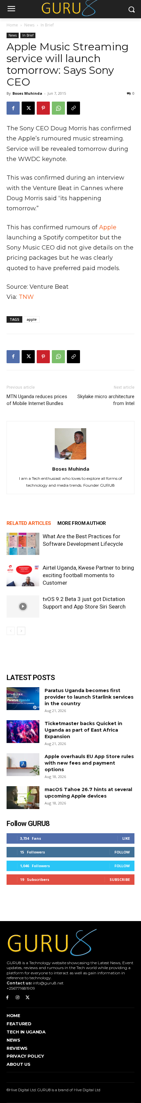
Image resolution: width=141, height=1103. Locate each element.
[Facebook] (13, 108)
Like (126, 838)
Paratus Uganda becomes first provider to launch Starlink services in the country (89, 697)
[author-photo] (70, 459)
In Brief (47, 25)
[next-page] (21, 631)
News (29, 25)
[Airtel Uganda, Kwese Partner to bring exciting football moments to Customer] (23, 575)
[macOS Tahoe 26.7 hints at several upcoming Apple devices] (23, 797)
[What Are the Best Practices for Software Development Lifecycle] (23, 544)
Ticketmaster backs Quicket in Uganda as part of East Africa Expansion (83, 730)
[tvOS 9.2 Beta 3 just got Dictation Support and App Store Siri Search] (23, 606)
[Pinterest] (43, 108)
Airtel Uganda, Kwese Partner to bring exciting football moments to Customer (88, 575)
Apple (107, 227)
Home (12, 25)
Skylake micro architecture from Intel (105, 400)
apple (32, 319)
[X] (28, 108)
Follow (122, 852)
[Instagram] (17, 997)
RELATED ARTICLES (29, 523)
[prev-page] (11, 631)
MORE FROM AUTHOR (81, 523)
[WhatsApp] (58, 108)
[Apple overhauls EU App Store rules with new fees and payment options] (23, 764)
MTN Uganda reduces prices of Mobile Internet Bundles (37, 400)
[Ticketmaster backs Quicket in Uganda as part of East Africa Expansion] (23, 731)
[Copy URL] (73, 108)
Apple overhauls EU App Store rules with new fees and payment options (89, 763)
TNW (26, 296)
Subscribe (120, 879)
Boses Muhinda (27, 93)
